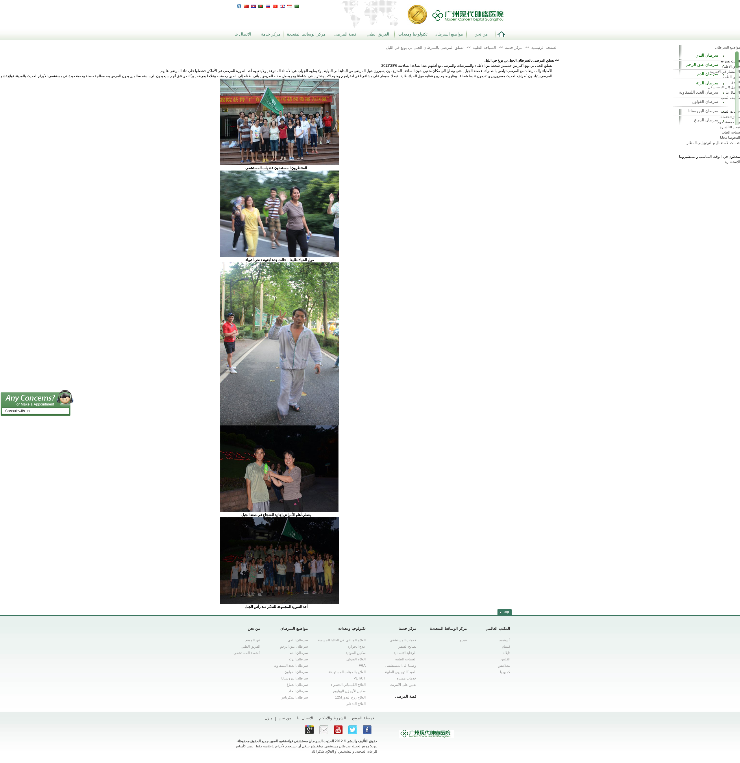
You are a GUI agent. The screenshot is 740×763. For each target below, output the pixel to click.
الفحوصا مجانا (730, 138)
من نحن (481, 34)
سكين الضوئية (356, 653)
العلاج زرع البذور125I (350, 697)
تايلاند (506, 653)
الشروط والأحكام (332, 718)
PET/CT (360, 678)
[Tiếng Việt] (275, 5)
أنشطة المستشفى (247, 653)
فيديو (463, 640)
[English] (282, 5)
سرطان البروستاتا (703, 110)
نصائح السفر (407, 647)
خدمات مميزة (406, 678)
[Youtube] (338, 729)
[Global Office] (239, 6)
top (506, 612)
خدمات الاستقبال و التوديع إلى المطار (713, 143)
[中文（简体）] (246, 5)
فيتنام (506, 647)
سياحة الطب (731, 132)
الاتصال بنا (242, 34)
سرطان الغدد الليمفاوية (698, 92)
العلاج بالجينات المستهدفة (347, 672)
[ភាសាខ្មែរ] (253, 5)
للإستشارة (732, 162)
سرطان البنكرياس (294, 697)
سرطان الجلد (298, 691)
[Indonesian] (289, 5)
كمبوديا (505, 672)
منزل (269, 718)
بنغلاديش (504, 666)
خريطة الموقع (363, 718)
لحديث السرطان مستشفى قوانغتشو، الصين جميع (297, 741)
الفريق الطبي (378, 34)
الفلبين (505, 659)
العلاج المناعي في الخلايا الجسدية (342, 640)
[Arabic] (297, 5)
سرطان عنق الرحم (702, 64)
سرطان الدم (707, 73)
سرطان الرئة (707, 83)
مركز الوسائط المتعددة (306, 34)
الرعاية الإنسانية (405, 653)
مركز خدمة (270, 34)
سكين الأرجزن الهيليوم (349, 691)
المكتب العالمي (498, 628)
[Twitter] (352, 729)
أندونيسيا (503, 640)
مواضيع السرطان (448, 34)
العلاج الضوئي (356, 659)
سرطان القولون (705, 101)
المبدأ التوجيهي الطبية (400, 672)
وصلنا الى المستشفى (400, 666)
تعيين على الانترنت (403, 685)
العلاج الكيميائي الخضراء (348, 685)
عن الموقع (252, 640)
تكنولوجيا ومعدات (413, 34)
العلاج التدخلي (356, 704)
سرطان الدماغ (706, 120)
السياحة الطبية (405, 659)
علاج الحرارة (357, 647)
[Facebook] (367, 729)
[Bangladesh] (260, 5)
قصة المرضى (345, 34)
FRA (362, 666)
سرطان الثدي (706, 55)
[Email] (323, 729)
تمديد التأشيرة (730, 127)
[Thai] (268, 5)
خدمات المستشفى (402, 640)
